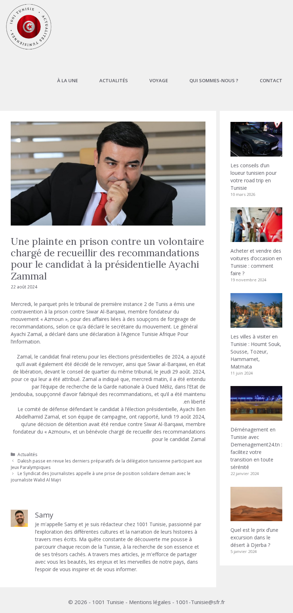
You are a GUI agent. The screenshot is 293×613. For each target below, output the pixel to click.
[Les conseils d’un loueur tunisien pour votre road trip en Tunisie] (256, 152)
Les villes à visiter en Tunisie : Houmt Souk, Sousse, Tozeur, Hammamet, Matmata (255, 351)
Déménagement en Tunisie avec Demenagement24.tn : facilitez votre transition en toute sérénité (256, 448)
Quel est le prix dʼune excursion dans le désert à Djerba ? (254, 537)
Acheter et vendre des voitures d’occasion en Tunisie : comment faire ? (256, 262)
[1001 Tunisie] (29, 27)
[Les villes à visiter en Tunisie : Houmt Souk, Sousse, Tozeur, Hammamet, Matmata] (256, 324)
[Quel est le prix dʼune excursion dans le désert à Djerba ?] (256, 517)
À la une (67, 80)
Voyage (158, 80)
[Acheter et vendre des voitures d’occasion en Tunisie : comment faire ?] (256, 238)
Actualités (113, 80)
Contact (271, 80)
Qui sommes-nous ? (213, 80)
